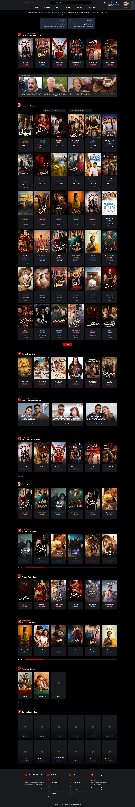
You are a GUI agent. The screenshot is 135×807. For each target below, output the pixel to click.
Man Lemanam (42, 256)
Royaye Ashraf (42, 180)
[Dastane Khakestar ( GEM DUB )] (109, 241)
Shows (68, 7)
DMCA (74, 793)
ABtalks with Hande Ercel (33, 423)
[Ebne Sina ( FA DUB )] (109, 545)
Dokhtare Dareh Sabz (59, 180)
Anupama (92, 256)
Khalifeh (92, 294)
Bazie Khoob (75, 382)
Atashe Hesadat (75, 141)
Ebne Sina (109, 560)
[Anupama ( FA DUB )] (93, 241)
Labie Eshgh (25, 256)
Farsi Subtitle (54, 786)
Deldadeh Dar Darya (92, 180)
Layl (42, 218)
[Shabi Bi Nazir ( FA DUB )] (92, 499)
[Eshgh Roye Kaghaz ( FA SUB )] (76, 316)
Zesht (109, 331)
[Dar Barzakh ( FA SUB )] (110, 49)
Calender (80, 7)
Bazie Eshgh (42, 141)
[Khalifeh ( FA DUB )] (93, 279)
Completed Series (55, 779)
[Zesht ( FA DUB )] (109, 316)
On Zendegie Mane (76, 180)
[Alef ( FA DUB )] (75, 545)
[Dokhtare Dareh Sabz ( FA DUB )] (59, 164)
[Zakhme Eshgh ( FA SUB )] (93, 203)
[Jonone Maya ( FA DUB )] (41, 636)
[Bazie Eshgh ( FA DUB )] (42, 126)
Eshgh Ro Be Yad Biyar (109, 513)
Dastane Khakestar (109, 256)
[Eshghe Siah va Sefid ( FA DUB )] (109, 752)
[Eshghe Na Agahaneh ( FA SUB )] (41, 368)
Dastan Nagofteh (76, 218)
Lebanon (53, 796)
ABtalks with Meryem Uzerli (101, 423)
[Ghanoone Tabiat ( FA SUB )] (76, 49)
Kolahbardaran (59, 141)
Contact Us (92, 7)
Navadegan (92, 651)
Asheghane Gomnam (58, 513)
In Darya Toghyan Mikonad (25, 180)
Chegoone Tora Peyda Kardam (109, 142)
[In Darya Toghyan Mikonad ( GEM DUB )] (25, 164)
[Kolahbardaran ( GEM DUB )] (59, 126)
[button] (19, 71)
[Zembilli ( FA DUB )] (93, 126)
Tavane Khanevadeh (76, 256)
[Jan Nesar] (75, 636)
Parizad (25, 696)
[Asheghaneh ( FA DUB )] (58, 636)
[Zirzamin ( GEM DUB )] (25, 316)
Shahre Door (25, 294)
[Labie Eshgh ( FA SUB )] (25, 241)
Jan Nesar (75, 649)
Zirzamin (25, 331)
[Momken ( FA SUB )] (93, 316)
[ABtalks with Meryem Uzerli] (101, 412)
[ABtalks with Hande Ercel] (33, 412)
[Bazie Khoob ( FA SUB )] (75, 368)
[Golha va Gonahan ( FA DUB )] (59, 203)
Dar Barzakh (110, 63)
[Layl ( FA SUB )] (42, 203)
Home (36, 7)
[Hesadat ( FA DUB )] (109, 279)
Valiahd (25, 218)
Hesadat (109, 294)
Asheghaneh (58, 651)
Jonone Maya (42, 651)
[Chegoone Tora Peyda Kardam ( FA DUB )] (109, 126)
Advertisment (76, 782)
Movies (58, 7)
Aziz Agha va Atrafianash (109, 383)
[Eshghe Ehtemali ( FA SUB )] (42, 49)
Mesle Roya (59, 256)
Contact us (75, 789)
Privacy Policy (76, 779)
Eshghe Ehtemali (42, 63)
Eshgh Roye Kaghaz (76, 331)
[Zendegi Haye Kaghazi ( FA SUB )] (25, 368)
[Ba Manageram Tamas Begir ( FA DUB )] (59, 752)
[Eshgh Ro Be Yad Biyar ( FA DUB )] (109, 499)
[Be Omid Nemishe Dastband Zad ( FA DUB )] (109, 203)
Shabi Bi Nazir (92, 513)
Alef (75, 560)
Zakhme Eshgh (93, 218)
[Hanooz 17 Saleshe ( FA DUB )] (109, 164)
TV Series (47, 7)
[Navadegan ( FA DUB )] (92, 636)
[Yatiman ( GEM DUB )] (25, 126)
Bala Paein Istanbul (59, 63)
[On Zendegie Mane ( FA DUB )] (76, 164)
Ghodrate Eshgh (25, 63)
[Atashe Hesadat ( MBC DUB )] (76, 126)
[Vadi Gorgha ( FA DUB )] (42, 316)
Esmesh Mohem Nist (109, 605)
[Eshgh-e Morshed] (41, 683)
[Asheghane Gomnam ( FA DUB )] (58, 499)
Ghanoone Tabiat (76, 63)
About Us (75, 786)
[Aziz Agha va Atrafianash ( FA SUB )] (109, 368)
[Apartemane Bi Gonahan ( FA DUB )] (109, 727)
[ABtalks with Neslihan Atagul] (67, 412)
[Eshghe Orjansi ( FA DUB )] (93, 752)
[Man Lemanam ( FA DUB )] (42, 241)
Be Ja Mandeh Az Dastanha (58, 383)
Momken (92, 331)
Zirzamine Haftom (92, 605)
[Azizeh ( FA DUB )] (76, 752)
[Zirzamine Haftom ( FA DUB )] (92, 591)
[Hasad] (58, 683)
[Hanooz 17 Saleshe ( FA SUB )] (93, 49)
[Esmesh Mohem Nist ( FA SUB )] (109, 591)
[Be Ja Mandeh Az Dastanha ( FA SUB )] (58, 368)
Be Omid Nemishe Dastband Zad (109, 219)
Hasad (58, 696)
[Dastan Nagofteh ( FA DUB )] (76, 203)
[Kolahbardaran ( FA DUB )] (59, 316)
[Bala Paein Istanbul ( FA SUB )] (59, 49)
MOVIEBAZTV (31, 2)
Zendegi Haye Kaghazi (25, 382)
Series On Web (54, 782)
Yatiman (25, 141)
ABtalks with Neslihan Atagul (67, 423)
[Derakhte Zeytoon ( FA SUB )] (41, 453)
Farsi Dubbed (54, 789)
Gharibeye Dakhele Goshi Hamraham (92, 383)
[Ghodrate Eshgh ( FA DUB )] (25, 49)
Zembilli (92, 141)
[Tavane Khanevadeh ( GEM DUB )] (76, 241)
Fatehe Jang (42, 294)
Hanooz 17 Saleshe (93, 63)
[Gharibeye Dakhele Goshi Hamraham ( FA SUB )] (92, 368)
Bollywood (53, 793)
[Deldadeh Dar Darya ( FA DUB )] (93, 164)
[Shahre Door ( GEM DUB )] (25, 279)
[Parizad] (25, 683)
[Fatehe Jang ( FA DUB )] (42, 279)
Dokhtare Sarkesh (76, 294)
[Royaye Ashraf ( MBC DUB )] (42, 164)
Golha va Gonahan (59, 218)
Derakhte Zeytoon (42, 468)
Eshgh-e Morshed (42, 696)
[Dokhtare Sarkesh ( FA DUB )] (76, 279)
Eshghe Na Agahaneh (41, 382)
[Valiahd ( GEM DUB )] (25, 203)
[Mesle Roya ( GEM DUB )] (59, 241)
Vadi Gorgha (42, 331)
